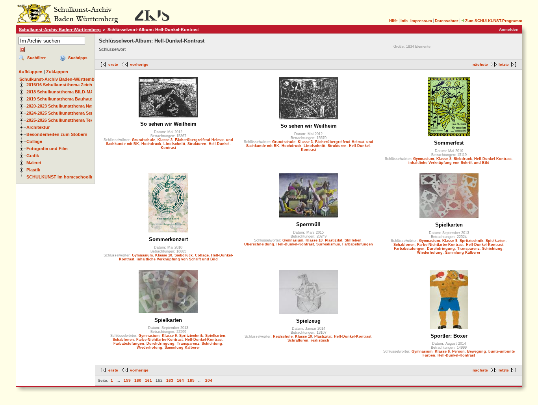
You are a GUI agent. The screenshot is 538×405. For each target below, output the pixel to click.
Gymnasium (423, 159)
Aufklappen (31, 71)
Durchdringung (441, 249)
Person (458, 351)
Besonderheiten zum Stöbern (56, 134)
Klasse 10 (163, 255)
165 (191, 380)
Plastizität (333, 240)
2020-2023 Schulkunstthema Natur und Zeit (71, 106)
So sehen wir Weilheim (168, 124)
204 (208, 380)
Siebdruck (463, 159)
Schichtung (492, 249)
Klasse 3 (165, 140)
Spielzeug (308, 321)
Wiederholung (430, 253)
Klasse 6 (442, 351)
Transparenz (468, 249)
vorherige (139, 64)
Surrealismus (328, 244)
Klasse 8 (443, 159)
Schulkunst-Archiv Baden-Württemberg (60, 29)
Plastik (33, 169)
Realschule (283, 336)
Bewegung (476, 351)
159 (127, 380)
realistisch (320, 340)
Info (404, 21)
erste (113, 64)
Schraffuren (298, 340)
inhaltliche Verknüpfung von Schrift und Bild (449, 163)
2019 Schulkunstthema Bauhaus (59, 99)
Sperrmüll (308, 224)
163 (169, 380)
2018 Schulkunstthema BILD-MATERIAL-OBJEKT (77, 91)
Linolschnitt (174, 144)
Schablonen (404, 245)
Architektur (38, 127)
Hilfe (393, 21)
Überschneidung (259, 244)
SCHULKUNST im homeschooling (61, 177)
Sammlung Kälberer (462, 253)
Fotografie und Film (47, 148)
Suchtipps (77, 58)
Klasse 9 (449, 241)
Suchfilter (36, 58)
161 (148, 380)
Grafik (32, 155)
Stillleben (353, 240)
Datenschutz (446, 21)
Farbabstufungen (357, 244)
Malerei (33, 162)
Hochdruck (151, 144)
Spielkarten (449, 225)
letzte (504, 64)
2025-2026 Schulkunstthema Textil (61, 120)
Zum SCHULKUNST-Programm (493, 21)
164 (180, 380)
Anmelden (508, 29)
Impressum (421, 21)
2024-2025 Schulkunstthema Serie (61, 113)
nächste (480, 64)
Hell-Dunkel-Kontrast (493, 159)
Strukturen (196, 144)
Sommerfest (449, 143)
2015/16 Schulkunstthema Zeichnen (63, 84)
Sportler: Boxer (449, 336)
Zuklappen (57, 71)
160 (137, 380)
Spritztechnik (471, 241)
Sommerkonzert (168, 239)
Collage (34, 141)
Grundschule (143, 140)
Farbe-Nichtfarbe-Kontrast (440, 245)
